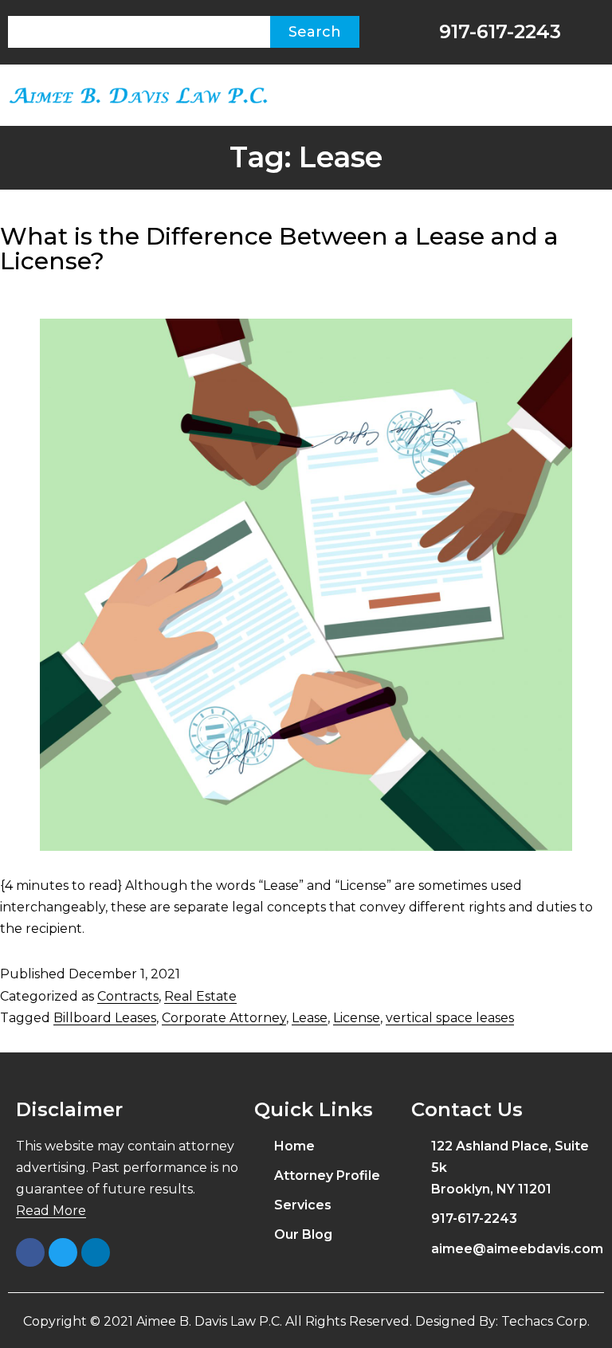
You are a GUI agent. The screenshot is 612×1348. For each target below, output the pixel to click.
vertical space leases (450, 1017)
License (356, 1017)
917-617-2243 (497, 31)
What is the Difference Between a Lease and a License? (279, 248)
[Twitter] (63, 1252)
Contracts (128, 996)
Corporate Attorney (224, 1017)
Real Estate (200, 996)
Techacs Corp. (545, 1321)
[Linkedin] (95, 1252)
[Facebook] (30, 1252)
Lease (310, 1017)
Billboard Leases (104, 1017)
